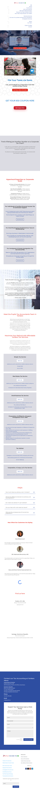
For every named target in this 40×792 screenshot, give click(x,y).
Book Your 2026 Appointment (20, 48)
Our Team (30, 22)
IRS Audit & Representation (26, 10)
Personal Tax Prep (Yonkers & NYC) (24, 12)
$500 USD (20, 471)
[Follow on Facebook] (26, 769)
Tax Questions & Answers (8, 775)
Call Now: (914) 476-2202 (20, 90)
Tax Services (29, 7)
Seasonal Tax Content (7, 767)
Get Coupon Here (20, 108)
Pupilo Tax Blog (28, 25)
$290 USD (20, 399)
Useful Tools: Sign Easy (25, 760)
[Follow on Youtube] (30, 769)
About (30, 21)
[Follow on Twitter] (28, 769)
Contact (30, 26)
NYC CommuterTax (27, 9)
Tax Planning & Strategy (8, 773)
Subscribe (16, 786)
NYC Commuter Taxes (7, 765)
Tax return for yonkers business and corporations (21, 17)
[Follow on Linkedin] (32, 769)
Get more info (20, 219)
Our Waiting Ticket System (26, 762)
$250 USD (20, 380)
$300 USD (20, 452)
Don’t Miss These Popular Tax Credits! (23, 13)
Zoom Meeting (24, 756)
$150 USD (20, 360)
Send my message (28, 739)
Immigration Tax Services (8, 769)
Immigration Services (27, 18)
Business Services (28, 16)
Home (30, 6)
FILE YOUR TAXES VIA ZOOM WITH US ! (20, 37)
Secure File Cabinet (25, 758)
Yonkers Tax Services (7, 760)
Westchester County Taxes (8, 762)
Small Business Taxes (7, 771)
